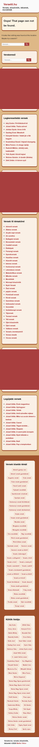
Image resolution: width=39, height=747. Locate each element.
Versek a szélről (27, 566)
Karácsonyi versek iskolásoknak (19, 510)
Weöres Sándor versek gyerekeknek (19, 721)
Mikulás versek (11, 276)
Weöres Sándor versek (19, 717)
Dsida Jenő (11, 641)
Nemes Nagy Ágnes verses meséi (19, 693)
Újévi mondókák (26, 602)
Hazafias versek (12, 257)
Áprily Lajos (26, 729)
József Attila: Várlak (13, 410)
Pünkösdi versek (12, 294)
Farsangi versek (12, 251)
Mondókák (10, 279)
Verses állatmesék (13, 590)
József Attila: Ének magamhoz (18, 404)
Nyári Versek (11, 285)
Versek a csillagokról (13, 558)
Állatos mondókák (19, 594)
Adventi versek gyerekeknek (19, 474)
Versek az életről (26, 574)
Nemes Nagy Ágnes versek (19, 689)
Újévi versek (10, 325)
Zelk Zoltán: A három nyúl (16, 160)
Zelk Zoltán (11, 725)
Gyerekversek (11, 254)
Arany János (12, 629)
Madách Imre (27, 665)
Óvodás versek (12, 602)
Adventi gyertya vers (19, 470)
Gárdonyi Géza (12, 649)
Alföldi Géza (26, 625)
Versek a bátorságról (19, 554)
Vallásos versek (12, 328)
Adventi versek (12, 226)
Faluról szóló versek (19, 486)
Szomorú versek (26, 546)
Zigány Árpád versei (25, 725)
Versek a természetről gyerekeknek (20, 570)
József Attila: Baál (13, 441)
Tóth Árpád (26, 709)
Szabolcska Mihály (14, 705)
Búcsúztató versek (13, 242)
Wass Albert (27, 713)
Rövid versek (11, 297)
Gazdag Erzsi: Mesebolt (15, 132)
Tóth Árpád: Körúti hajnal (15, 154)
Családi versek (11, 245)
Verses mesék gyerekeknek (19, 586)
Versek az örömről (19, 578)
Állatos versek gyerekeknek (19, 598)
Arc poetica (10, 236)
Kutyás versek (19, 514)
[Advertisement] (19, 89)
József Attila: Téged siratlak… (17, 426)
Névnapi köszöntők (13, 282)
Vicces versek (11, 338)
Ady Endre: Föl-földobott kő (17, 123)
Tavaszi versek (11, 316)
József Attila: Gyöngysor (15, 407)
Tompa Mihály (13, 709)
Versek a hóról (12, 562)
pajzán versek (11, 291)
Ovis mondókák (13, 534)
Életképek (10, 248)
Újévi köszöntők (12, 322)
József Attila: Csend (14, 422)
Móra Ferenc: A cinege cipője (17, 145)
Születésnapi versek (14, 310)
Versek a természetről (14, 331)
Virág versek (27, 590)
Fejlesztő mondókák (19, 490)
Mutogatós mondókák (19, 530)
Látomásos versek (13, 270)
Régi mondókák (26, 534)
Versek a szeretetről (13, 566)
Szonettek (10, 307)
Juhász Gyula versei (25, 649)
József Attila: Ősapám (14, 429)
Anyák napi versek (13, 233)
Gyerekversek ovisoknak (19, 494)
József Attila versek (19, 653)
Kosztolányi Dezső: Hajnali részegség (20, 142)
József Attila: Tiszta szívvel (16, 126)
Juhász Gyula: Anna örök (16, 129)
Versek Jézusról (27, 582)
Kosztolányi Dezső (13, 661)
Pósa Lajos (26, 697)
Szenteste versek (12, 546)
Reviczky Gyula (27, 701)
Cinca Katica (27, 637)
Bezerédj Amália (13, 637)
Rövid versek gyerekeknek (19, 538)
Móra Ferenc (26, 673)
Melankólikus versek (14, 273)
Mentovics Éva (12, 669)
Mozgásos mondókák (19, 526)
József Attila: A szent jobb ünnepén (20, 432)
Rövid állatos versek (19, 542)
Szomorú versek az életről (19, 550)
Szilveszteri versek (13, 304)
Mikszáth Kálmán (26, 669)
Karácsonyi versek (13, 267)
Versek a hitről (27, 558)
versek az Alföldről (13, 574)
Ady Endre (12, 625)
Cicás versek (27, 478)
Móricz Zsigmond (19, 677)
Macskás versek (19, 522)
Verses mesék (11, 335)
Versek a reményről (25, 562)
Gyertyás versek (19, 498)
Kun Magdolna (27, 661)
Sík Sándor (27, 705)
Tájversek (9, 313)
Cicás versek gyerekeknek (19, 482)
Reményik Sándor (13, 701)
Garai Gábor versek (25, 641)
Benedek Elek (26, 633)
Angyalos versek (13, 478)
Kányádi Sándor (13, 665)
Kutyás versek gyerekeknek (19, 518)
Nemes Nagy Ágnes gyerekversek (19, 681)
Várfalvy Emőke (13, 713)
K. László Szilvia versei (19, 657)
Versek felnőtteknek (13, 582)
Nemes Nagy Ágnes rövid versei (19, 685)
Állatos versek (11, 229)
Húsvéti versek (11, 260)
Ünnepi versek (19, 606)
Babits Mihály (12, 633)
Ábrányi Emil (13, 729)
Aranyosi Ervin (26, 629)
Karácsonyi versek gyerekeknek (19, 506)
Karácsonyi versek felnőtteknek (20, 502)
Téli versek (10, 319)
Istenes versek (11, 263)
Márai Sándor (13, 673)
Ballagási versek (12, 239)
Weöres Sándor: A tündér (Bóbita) (19, 157)
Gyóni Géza (27, 645)
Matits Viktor (21, 743)
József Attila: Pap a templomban (18, 444)
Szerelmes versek (13, 301)
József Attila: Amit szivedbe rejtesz (19, 413)
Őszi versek (10, 288)
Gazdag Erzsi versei (14, 645)
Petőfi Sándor (13, 697)
